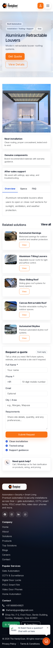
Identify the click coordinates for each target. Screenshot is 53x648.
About (5, 531)
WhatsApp (12, 624)
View (24, 245)
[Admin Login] (40, 6)
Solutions (7, 536)
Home (5, 527)
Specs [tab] (23, 188)
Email (8, 388)
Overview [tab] (10, 188)
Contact (6, 559)
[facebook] (5, 514)
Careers (6, 554)
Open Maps (32, 624)
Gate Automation (11, 570)
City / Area (11, 400)
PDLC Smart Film (11, 584)
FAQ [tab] (34, 188)
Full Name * (12, 364)
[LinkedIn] (18, 514)
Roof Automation (14, 24)
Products (7, 541)
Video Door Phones (12, 589)
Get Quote (15, 56)
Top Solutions (9, 545)
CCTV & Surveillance (13, 575)
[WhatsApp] (25, 514)
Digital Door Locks (11, 580)
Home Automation (11, 594)
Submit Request (26, 434)
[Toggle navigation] (48, 6)
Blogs (5, 550)
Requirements (13, 411)
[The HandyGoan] (10, 5)
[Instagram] (11, 514)
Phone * (10, 376)
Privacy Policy (9, 644)
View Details (16, 64)
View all (46, 224)
